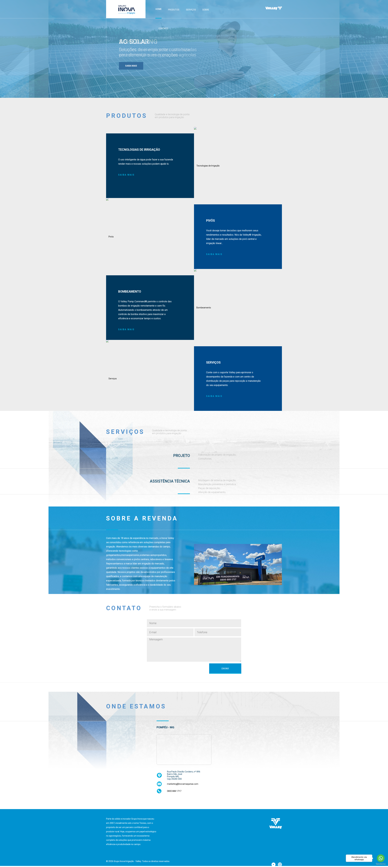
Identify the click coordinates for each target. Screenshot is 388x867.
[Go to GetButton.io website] (381, 864)
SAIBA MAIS (126, 175)
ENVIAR (225, 668)
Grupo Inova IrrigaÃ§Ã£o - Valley (126, 9)
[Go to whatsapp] (381, 858)
